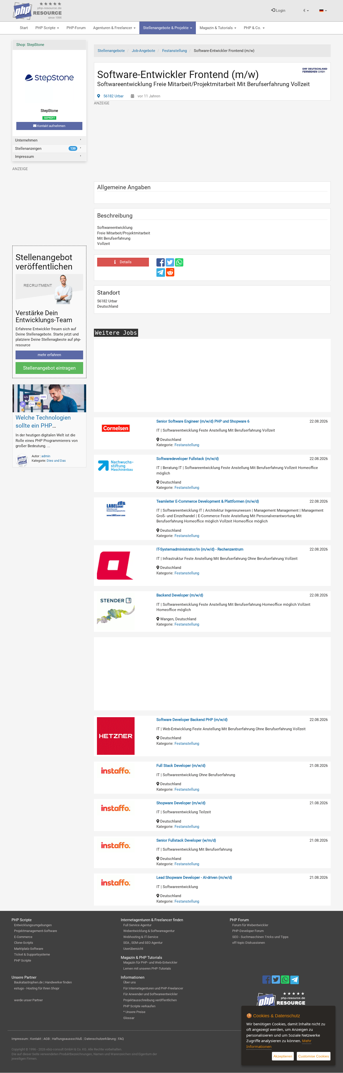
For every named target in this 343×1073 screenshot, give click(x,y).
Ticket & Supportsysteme (32, 954)
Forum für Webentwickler (250, 925)
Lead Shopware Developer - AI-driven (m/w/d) (194, 877)
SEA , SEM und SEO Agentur (142, 943)
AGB (46, 1039)
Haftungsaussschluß (67, 1039)
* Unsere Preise (134, 1012)
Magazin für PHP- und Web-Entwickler (150, 962)
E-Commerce (23, 937)
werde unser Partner (28, 1000)
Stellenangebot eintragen (49, 368)
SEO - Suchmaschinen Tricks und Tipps (260, 937)
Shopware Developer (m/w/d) (180, 803)
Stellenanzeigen (45, 148)
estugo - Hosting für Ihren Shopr (36, 988)
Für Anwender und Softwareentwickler (150, 994)
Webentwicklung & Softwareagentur (149, 931)
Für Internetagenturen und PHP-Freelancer (153, 988)
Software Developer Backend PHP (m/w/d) (191, 719)
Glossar (128, 1018)
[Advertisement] (212, 141)
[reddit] (170, 274)
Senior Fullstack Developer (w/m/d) (186, 840)
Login (280, 10)
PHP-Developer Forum (248, 931)
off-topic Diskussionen (248, 943)
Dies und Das (56, 460)
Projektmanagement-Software (35, 931)
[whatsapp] (179, 264)
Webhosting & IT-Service (140, 937)
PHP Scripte (45, 28)
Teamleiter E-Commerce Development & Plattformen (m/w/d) (207, 501)
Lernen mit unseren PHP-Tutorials (147, 968)
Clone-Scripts (23, 943)
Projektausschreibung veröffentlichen (150, 1000)
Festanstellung (187, 445)
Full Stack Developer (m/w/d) (180, 765)
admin (45, 456)
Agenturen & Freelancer (113, 28)
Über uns (129, 982)
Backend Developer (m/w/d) (179, 595)
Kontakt (35, 1039)
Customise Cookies (313, 1056)
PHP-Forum (76, 28)
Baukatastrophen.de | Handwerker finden (43, 982)
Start (24, 28)
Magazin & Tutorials (217, 28)
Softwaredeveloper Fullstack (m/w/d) (187, 458)
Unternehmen (26, 140)
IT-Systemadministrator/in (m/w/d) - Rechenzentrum (199, 549)
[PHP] (37, 10)
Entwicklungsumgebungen (33, 925)
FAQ (121, 1039)
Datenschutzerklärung (100, 1039)
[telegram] (161, 274)
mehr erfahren (49, 355)
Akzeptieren (282, 1056)
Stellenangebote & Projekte (166, 28)
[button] (306, 10)
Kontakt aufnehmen (50, 126)
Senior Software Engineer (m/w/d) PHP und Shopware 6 (202, 421)
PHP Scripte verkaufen (139, 1006)
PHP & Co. (253, 28)
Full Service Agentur (137, 925)
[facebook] (161, 264)
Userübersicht (133, 949)
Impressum (24, 156)
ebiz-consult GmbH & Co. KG (66, 1049)
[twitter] (170, 264)
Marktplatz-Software (28, 949)
